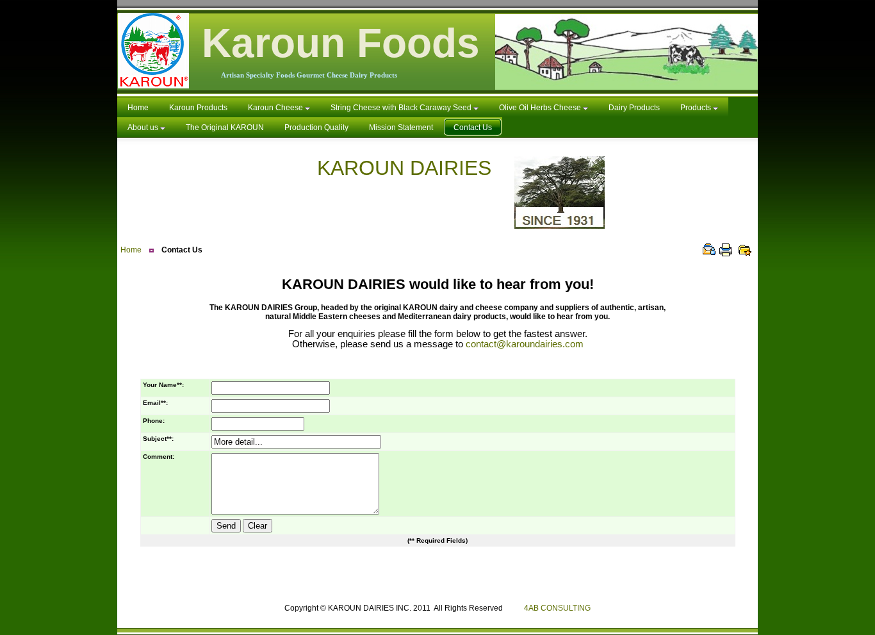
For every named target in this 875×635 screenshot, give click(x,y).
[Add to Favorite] (745, 250)
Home (131, 249)
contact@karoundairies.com (525, 344)
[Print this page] (726, 250)
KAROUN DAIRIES (415, 167)
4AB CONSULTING (557, 608)
